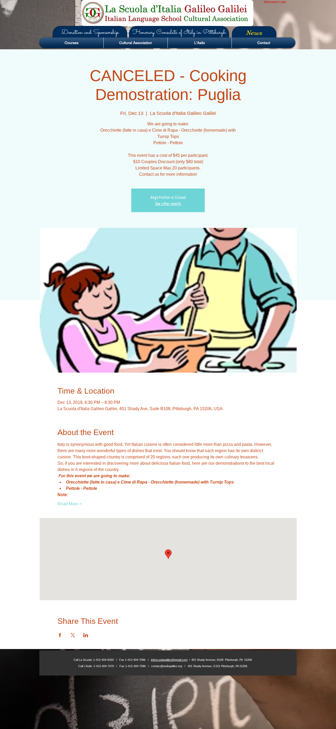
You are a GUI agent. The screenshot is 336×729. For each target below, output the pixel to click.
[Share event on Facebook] (59, 635)
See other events (168, 203)
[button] (89, 32)
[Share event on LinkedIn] (85, 635)
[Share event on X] (72, 635)
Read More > (69, 504)
